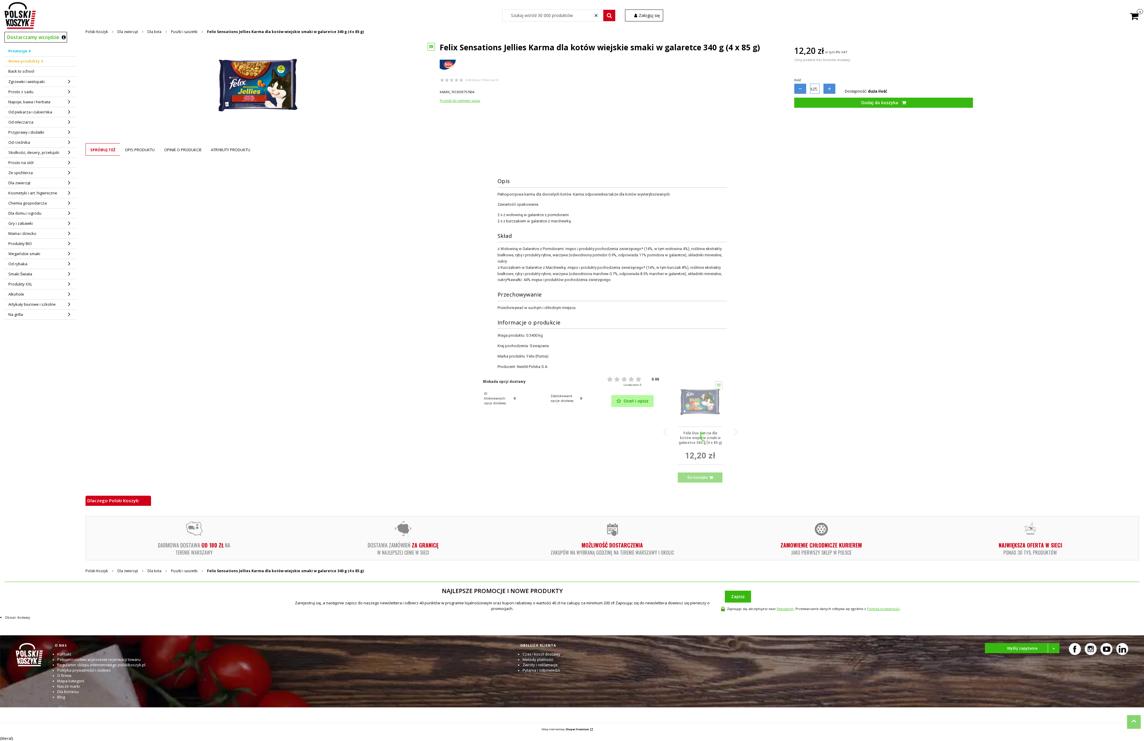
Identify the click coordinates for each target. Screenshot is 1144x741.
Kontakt (64, 654)
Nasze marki (68, 686)
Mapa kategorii (70, 681)
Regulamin (785, 608)
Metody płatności (538, 659)
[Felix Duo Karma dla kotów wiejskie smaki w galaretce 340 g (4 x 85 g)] (700, 402)
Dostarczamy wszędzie (33, 37)
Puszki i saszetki (184, 31)
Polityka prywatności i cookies (84, 670)
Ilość (797, 80)
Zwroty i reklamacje (540, 664)
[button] (609, 15)
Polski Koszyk (97, 31)
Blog (61, 697)
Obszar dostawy (17, 617)
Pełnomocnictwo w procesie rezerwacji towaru (99, 659)
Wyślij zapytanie (1031, 648)
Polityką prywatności (883, 608)
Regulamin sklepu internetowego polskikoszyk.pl (101, 664)
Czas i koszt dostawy (541, 654)
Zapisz (738, 596)
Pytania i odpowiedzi (541, 670)
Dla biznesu (68, 691)
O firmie (64, 675)
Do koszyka (698, 477)
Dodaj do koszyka (879, 102)
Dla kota (154, 31)
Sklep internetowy (565, 729)
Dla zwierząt (127, 31)
